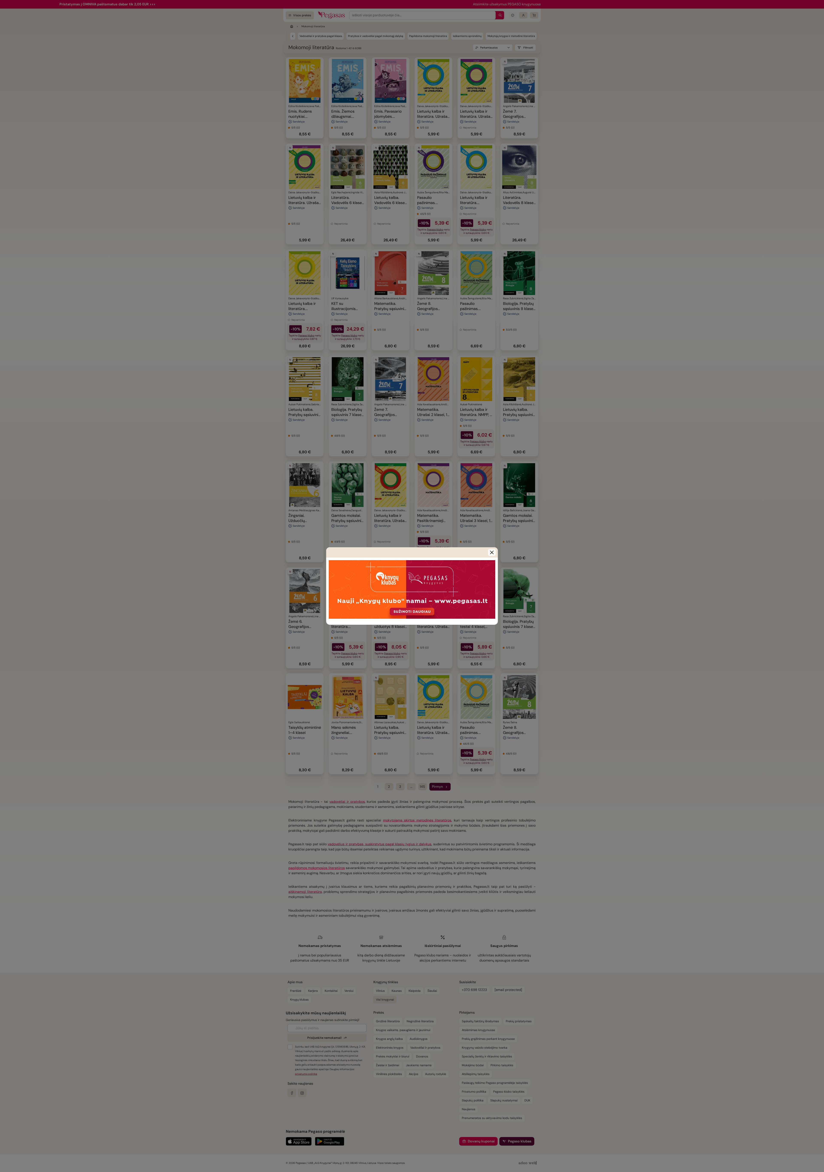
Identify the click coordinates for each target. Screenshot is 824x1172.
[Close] (492, 552)
